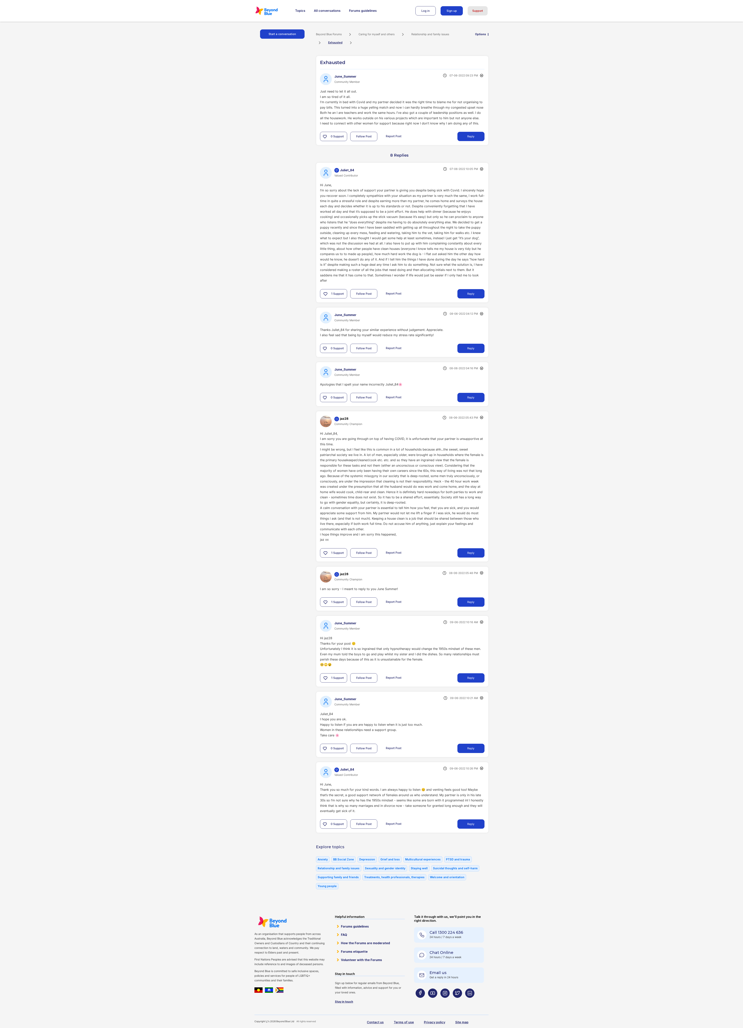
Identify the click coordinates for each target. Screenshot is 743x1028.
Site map (461, 1022)
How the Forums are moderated (365, 943)
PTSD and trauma (458, 859)
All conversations (327, 11)
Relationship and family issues (430, 34)
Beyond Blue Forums (272, 11)
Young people (327, 886)
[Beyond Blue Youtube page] (432, 1000)
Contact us (375, 1022)
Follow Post (364, 136)
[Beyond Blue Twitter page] (457, 1000)
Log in (425, 10)
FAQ (344, 935)
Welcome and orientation (447, 877)
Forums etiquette (354, 951)
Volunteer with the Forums (361, 960)
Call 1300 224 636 (446, 932)
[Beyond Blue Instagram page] (445, 1000)
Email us (438, 972)
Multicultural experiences (423, 859)
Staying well (419, 868)
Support (477, 10)
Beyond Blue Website (272, 922)
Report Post (393, 136)
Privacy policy (434, 1022)
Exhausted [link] (335, 42)
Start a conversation (282, 34)
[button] (325, 136)
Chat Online (441, 952)
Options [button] (480, 34)
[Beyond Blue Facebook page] (420, 1000)
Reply (470, 136)
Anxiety (323, 859)
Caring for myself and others (377, 34)
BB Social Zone (343, 859)
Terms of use (404, 1022)
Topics (300, 11)
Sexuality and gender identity (385, 868)
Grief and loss (390, 859)
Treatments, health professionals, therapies (394, 877)
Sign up (452, 10)
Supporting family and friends (338, 877)
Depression (367, 859)
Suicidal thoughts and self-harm (455, 868)
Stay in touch (344, 1001)
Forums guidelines (363, 11)
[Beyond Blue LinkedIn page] (470, 1000)
